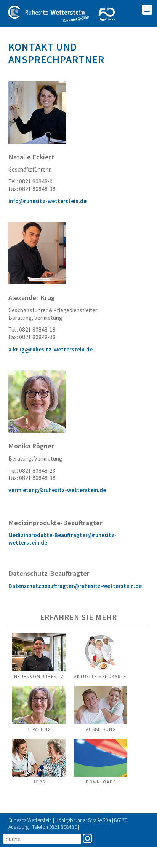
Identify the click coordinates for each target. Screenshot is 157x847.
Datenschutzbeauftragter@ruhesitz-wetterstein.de (75, 586)
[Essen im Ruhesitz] (39, 669)
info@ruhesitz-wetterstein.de (47, 201)
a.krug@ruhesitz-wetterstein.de (50, 349)
